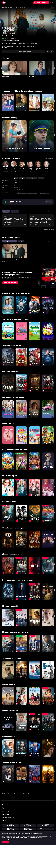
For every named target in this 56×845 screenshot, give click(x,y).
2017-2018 (7, 38)
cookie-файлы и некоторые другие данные (19, 834)
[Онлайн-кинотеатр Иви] (4, 2)
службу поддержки (22, 842)
